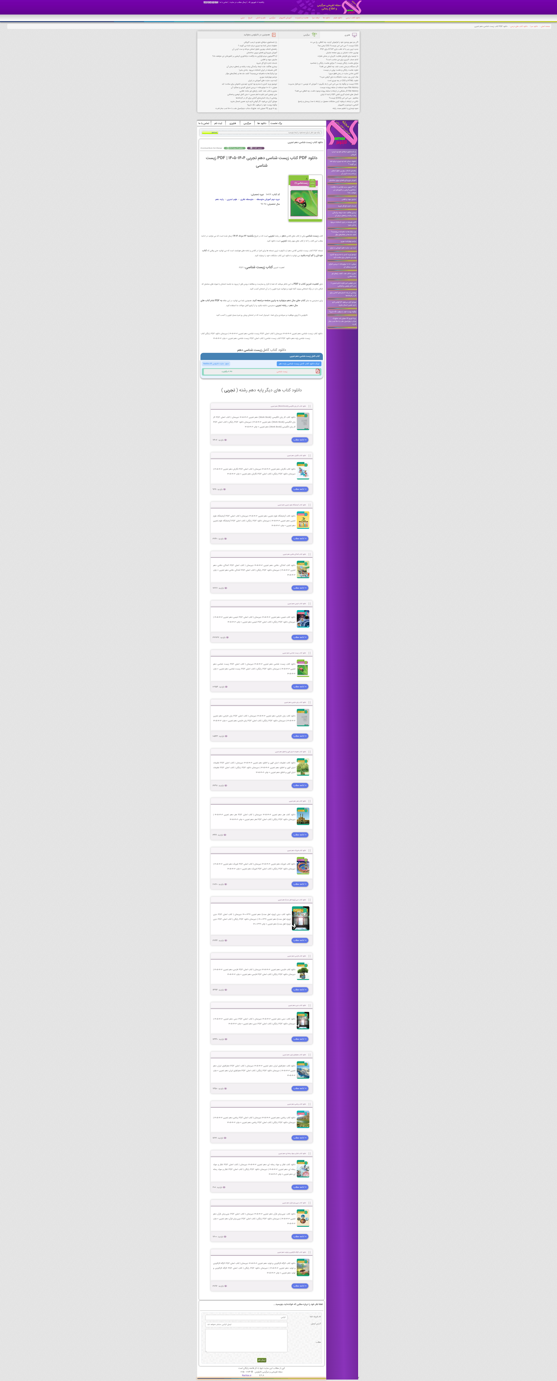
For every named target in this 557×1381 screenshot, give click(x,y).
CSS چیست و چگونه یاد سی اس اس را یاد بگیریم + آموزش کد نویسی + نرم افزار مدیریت (323, 84)
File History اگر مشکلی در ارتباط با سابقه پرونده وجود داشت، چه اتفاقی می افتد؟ (326, 91)
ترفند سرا (315, 18)
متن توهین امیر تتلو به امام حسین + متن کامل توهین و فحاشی (252, 94)
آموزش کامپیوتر (285, 18)
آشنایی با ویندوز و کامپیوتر (348, 105)
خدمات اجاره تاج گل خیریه (266, 63)
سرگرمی (272, 18)
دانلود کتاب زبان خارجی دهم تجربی (295, 702)
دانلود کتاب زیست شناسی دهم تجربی (294, 653)
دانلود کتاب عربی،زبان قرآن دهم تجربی (294, 1203)
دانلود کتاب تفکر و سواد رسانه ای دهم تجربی (292, 1153)
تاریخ (250, 18)
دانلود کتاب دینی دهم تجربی (297, 1005)
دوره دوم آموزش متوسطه (268, 199)
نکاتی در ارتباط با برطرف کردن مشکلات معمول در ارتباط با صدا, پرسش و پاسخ (328, 101)
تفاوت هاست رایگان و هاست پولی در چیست (340, 70)
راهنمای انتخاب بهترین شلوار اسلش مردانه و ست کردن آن (254, 49)
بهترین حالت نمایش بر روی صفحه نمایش (342, 52)
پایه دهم (219, 199)
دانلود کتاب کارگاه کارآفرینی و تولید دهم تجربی (291, 1252)
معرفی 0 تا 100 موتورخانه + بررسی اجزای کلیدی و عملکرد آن (254, 87)
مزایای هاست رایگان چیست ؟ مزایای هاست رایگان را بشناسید (334, 63)
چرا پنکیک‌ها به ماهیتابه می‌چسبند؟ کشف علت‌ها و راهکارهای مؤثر (251, 73)
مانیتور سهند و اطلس (269, 59)
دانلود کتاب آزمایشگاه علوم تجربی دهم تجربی (292, 505)
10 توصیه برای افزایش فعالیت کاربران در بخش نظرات (338, 56)
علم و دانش (261, 18)
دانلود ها (326, 18)
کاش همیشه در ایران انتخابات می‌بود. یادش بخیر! (258, 70)
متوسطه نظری (246, 199)
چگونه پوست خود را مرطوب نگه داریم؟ (262, 105)
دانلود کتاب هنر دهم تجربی (297, 801)
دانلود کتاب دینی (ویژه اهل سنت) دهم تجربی (292, 900)
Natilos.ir (246, 1375)
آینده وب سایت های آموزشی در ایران (262, 80)
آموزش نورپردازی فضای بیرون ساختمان (262, 52)
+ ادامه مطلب (299, 440)
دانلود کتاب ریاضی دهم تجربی (296, 1104)
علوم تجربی (232, 199)
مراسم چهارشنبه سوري (268, 77)
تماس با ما (224, 2)
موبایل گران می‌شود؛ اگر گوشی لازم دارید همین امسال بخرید (253, 101)
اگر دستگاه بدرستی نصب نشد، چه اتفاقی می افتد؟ (338, 66)
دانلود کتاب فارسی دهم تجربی (296, 956)
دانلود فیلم (338, 18)
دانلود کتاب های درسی (519, 26)
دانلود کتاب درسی (353, 18)
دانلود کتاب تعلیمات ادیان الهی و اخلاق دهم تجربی (290, 752)
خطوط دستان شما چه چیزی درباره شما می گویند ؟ (257, 45)
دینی (243, 18)
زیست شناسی (282, 371)
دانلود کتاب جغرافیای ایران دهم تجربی (294, 1055)
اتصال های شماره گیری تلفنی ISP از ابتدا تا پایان (339, 94)
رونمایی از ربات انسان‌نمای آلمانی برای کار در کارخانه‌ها (256, 98)
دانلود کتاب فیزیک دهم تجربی (296, 850)
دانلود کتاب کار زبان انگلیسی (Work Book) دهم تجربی (288, 406)
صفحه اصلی (545, 26)
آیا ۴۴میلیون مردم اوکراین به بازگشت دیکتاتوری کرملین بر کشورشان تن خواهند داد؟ (244, 56)
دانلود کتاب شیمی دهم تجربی (297, 603)
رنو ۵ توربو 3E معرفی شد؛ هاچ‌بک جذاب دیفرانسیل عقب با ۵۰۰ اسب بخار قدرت (246, 108)
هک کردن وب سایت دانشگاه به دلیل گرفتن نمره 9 (339, 77)
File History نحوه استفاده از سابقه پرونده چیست (339, 87)
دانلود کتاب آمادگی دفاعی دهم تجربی (294, 554)
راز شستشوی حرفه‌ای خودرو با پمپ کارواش (260, 42)
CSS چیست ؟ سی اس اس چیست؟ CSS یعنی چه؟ (338, 45)
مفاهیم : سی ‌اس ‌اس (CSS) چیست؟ (343, 98)
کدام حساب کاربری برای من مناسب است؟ (342, 59)
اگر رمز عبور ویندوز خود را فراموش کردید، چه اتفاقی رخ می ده (334, 42)
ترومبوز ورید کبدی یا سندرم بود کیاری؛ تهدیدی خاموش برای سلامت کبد (249, 84)
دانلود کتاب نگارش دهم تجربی (296, 455)
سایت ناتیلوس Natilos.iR (213, 363)
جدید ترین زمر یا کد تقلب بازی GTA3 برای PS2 (339, 49)
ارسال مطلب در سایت (238, 2)
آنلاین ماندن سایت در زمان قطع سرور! (343, 73)
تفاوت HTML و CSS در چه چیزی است (343, 80)
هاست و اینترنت (301, 18)
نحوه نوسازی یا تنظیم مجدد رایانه (345, 108)
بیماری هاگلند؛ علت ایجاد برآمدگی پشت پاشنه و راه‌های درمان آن (252, 66)
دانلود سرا (534, 26)
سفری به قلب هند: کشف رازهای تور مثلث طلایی (258, 91)
